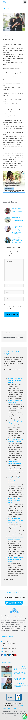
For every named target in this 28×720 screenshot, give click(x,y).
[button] (25, 2)
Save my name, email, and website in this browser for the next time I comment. (13, 307)
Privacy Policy (17, 708)
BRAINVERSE (9, 705)
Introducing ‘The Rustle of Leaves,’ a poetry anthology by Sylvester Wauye (21, 685)
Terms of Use (6, 708)
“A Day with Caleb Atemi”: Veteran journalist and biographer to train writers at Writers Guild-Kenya (20, 680)
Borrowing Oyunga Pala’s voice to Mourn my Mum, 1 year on (17, 210)
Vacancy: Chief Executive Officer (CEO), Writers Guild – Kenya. (20, 674)
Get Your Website (18, 705)
